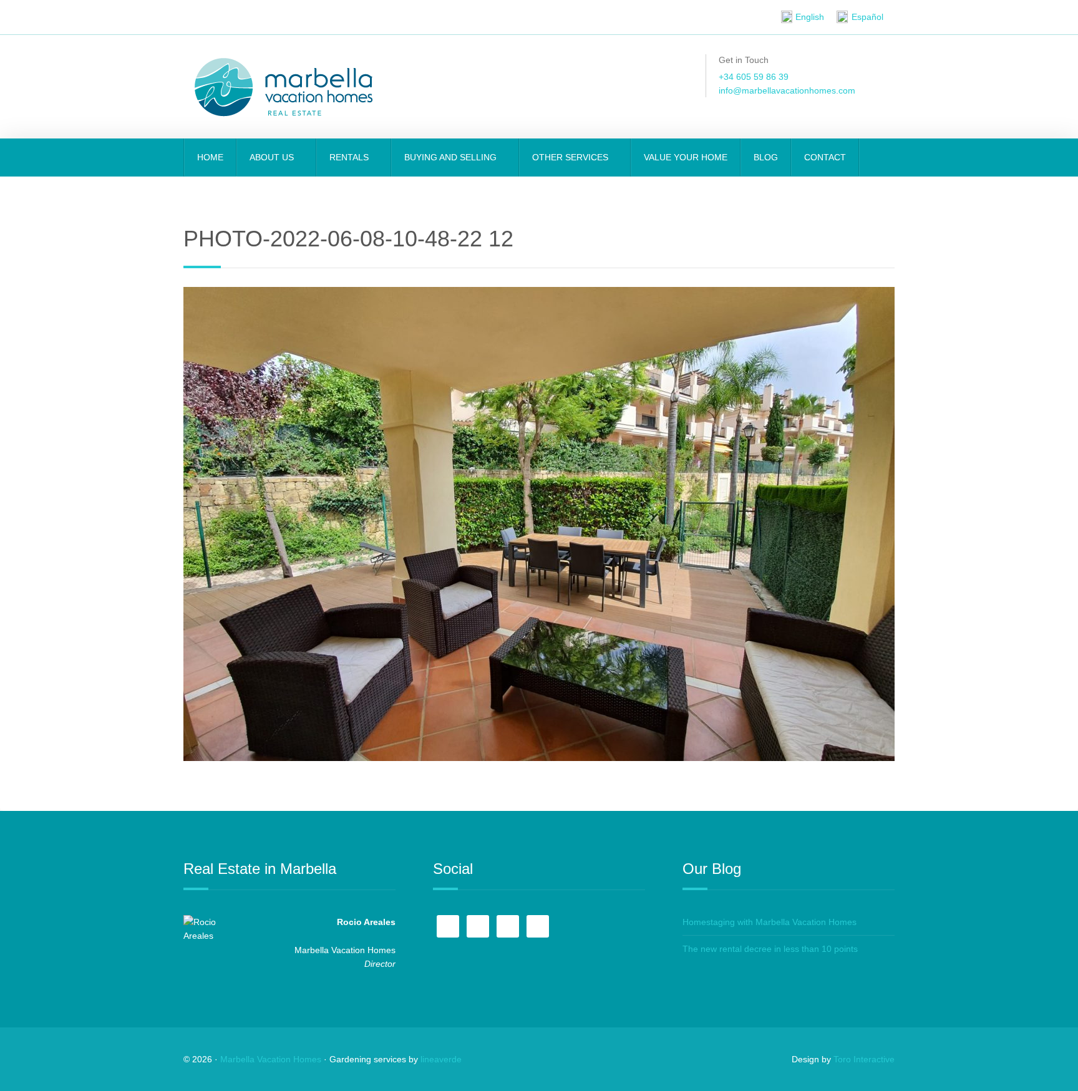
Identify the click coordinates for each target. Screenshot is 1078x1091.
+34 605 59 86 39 (754, 77)
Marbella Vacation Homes (270, 1059)
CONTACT (825, 157)
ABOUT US (273, 157)
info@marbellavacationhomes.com (787, 90)
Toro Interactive (864, 1059)
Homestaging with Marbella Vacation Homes (769, 922)
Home (210, 157)
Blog (766, 157)
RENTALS (350, 157)
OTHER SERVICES (571, 157)
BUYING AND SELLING (451, 157)
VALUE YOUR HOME (685, 157)
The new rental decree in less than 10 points (770, 949)
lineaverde (441, 1059)
